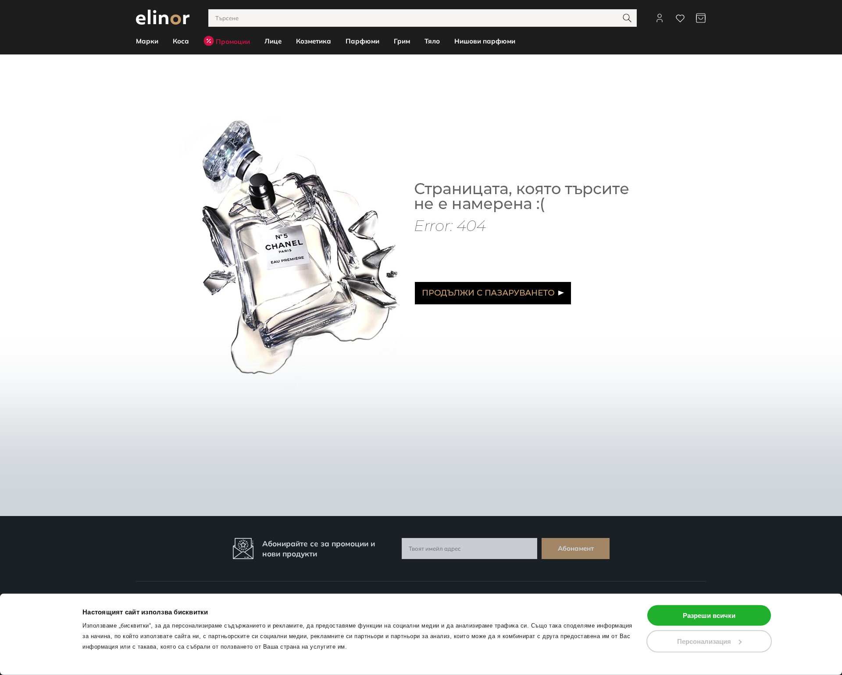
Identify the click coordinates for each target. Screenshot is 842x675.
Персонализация (704, 641)
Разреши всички (709, 615)
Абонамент (576, 548)
